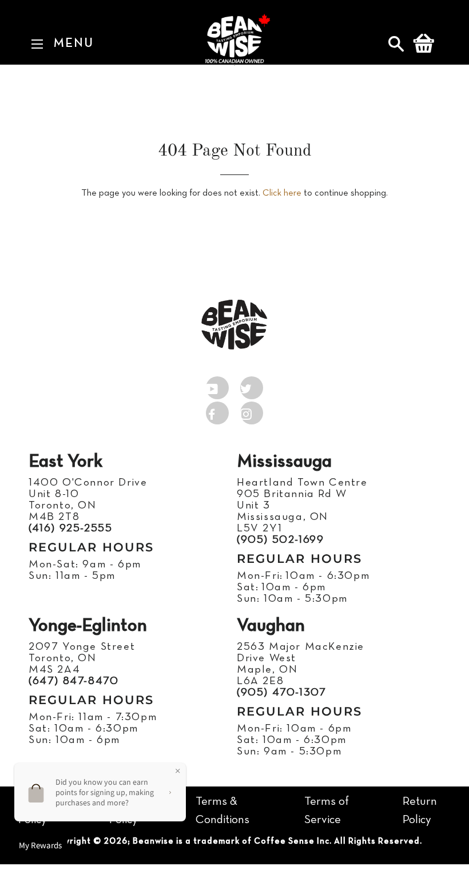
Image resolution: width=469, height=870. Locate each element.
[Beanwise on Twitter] (251, 386)
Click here (282, 193)
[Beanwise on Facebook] (217, 411)
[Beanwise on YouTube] (217, 386)
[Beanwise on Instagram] (251, 411)
